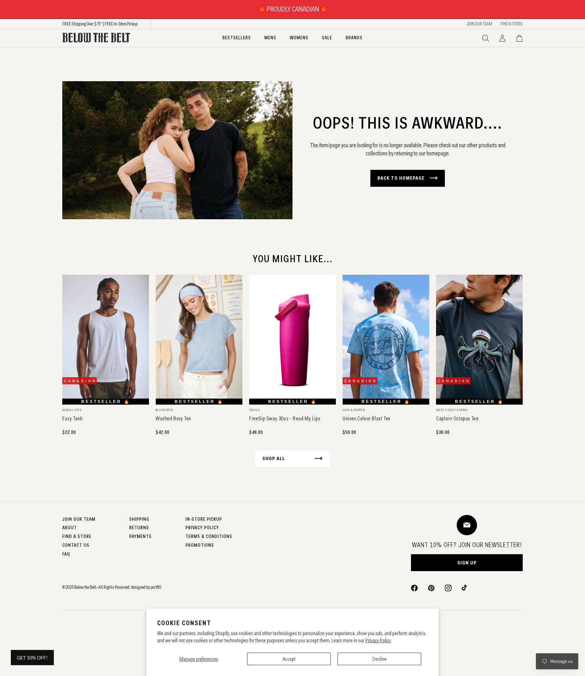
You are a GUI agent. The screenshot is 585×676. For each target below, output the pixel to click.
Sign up (467, 563)
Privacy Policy (378, 640)
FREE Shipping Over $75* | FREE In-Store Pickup (99, 24)
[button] (485, 38)
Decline (379, 658)
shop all (273, 458)
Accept (289, 658)
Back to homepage (401, 178)
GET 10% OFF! (32, 657)
